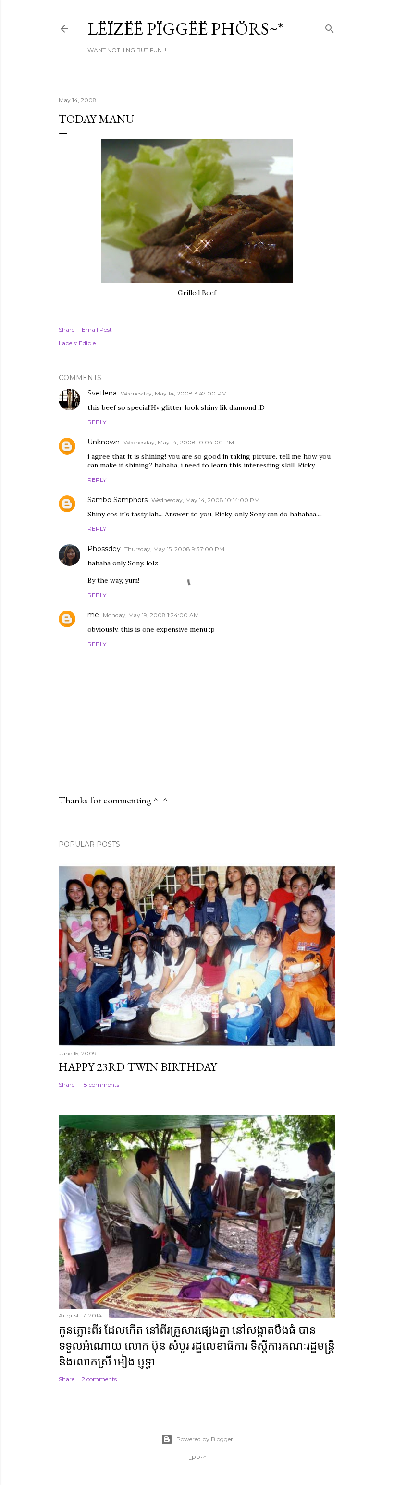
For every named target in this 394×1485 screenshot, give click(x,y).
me (93, 615)
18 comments (100, 1084)
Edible (87, 343)
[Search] (329, 26)
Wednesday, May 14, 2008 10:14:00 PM (205, 499)
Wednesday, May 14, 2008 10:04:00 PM (178, 442)
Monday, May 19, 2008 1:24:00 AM (151, 615)
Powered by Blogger (204, 1439)
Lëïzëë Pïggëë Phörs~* (185, 28)
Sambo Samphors (117, 499)
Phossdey (104, 548)
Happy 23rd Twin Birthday (138, 1066)
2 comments (99, 1379)
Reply (96, 422)
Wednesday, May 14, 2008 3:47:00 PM (174, 393)
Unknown (103, 442)
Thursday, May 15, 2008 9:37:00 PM (174, 548)
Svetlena (102, 393)
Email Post (97, 329)
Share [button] (66, 329)
